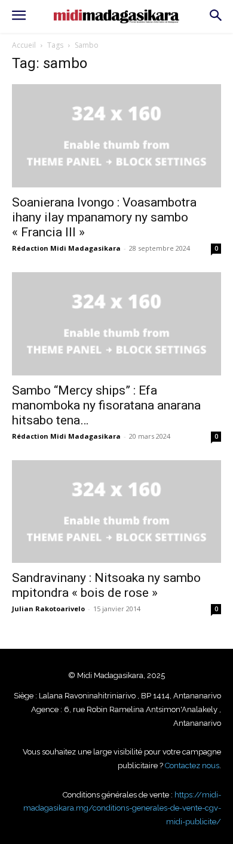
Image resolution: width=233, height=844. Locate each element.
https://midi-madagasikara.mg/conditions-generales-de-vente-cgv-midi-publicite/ (122, 808)
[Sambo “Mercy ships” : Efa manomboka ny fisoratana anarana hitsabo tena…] (116, 323)
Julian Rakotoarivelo (48, 608)
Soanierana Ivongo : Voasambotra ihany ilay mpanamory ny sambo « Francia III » (104, 217)
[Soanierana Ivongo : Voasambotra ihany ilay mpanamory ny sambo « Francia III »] (116, 135)
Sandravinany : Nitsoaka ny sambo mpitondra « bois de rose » (106, 585)
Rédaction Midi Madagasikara (66, 248)
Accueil (24, 45)
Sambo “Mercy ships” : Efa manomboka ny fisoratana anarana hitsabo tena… (106, 405)
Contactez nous (192, 765)
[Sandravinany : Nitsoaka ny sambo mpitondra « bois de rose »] (116, 511)
